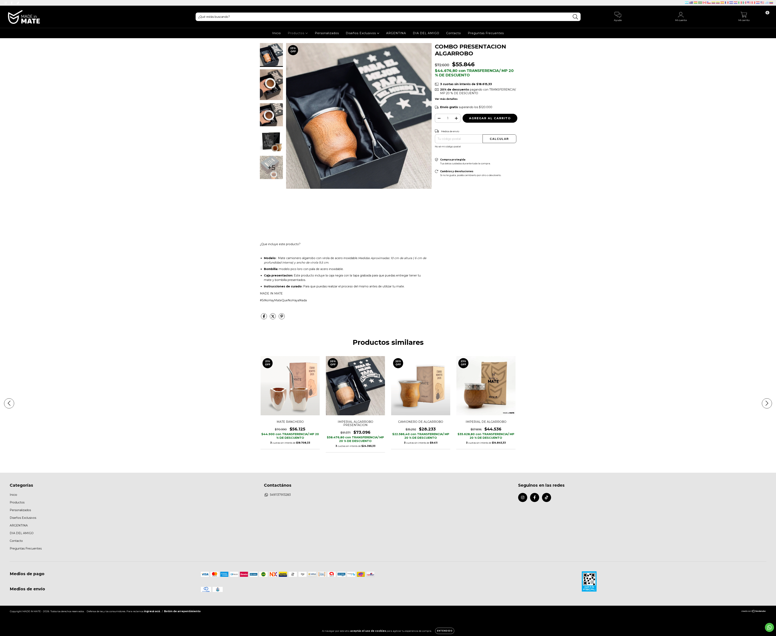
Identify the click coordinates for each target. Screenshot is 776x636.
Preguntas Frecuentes (486, 33)
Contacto (453, 33)
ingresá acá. (152, 611)
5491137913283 (280, 495)
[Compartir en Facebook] (264, 318)
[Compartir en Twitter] (273, 318)
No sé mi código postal (448, 146)
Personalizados (327, 33)
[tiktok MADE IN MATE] (18, 3)
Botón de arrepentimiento (182, 611)
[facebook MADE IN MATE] (12, 3)
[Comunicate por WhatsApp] (769, 627)
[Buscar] (575, 17)
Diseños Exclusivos (361, 33)
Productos (296, 33)
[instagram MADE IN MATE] (6, 3)
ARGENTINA (396, 33)
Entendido (444, 631)
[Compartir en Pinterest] (282, 318)
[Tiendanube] (753, 611)
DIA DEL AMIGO (426, 33)
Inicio (276, 33)
